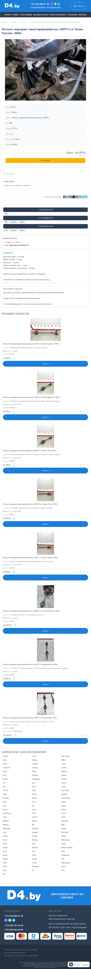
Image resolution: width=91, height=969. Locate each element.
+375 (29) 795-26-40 (37, 8)
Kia (33, 806)
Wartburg (35, 866)
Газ (33, 870)
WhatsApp (14, 222)
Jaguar (63, 802)
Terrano (23, 22)
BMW (63, 760)
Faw (33, 783)
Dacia (34, 771)
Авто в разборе (26, 15)
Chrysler (35, 768)
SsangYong (65, 855)
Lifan (5, 817)
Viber (6, 214)
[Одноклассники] (67, 197)
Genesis (5, 790)
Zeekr (63, 866)
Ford (33, 787)
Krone (5, 809)
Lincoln (34, 817)
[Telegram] (86, 197)
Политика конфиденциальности (14, 953)
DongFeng (36, 779)
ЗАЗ (62, 870)
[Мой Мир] (70, 197)
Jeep (4, 806)
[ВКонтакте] (64, 197)
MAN (63, 817)
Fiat (4, 787)
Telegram (22, 222)
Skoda (5, 855)
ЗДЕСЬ (47, 280)
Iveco (34, 802)
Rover (5, 844)
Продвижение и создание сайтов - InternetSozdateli (21, 955)
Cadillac (35, 764)
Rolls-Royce (65, 840)
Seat (33, 851)
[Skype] (83, 197)
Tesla (4, 863)
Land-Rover (7, 813)
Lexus (63, 813)
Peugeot (35, 832)
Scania (5, 847)
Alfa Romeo (65, 756)
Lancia (63, 809)
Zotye (5, 870)
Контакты (82, 15)
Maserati (6, 821)
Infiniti (34, 798)
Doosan (64, 779)
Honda (34, 794)
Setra (63, 851)
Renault (34, 840)
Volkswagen (65, 863)
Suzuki (34, 859)
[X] (73, 197)
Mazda (34, 821)
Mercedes (64, 821)
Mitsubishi (6, 828)
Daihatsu (35, 775)
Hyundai (6, 798)
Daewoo (64, 771)
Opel (4, 832)
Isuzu (5, 802)
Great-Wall (65, 790)
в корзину (45, 364)
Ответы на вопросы (58, 15)
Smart (34, 855)
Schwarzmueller (67, 847)
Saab (33, 844)
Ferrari (63, 783)
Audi (4, 760)
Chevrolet (6, 768)
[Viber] (76, 197)
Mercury (6, 825)
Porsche (35, 836)
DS (4, 783)
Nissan (14, 22)
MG (33, 825)
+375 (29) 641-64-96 (53, 8)
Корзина (80, 6)
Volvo (5, 866)
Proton (63, 836)
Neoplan (35, 828)
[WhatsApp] (80, 197)
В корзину (45, 160)
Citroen (63, 768)
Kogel (63, 806)
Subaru (5, 859)
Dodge (5, 779)
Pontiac (5, 836)
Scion (5, 851)
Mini (63, 825)
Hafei (5, 794)
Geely (63, 787)
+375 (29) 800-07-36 (39, 4)
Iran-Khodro (65, 798)
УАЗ (4, 874)
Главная (4, 22)
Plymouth (64, 832)
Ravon (5, 840)
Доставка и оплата (40, 15)
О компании (72, 15)
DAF (4, 775)
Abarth (5, 756)
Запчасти (8, 15)
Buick (5, 764)
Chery (63, 764)
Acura (34, 756)
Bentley (34, 760)
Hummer (64, 794)
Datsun (63, 775)
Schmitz (35, 847)
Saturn (63, 844)
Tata (62, 859)
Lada (34, 809)
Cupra (5, 771)
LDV (34, 813)
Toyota (34, 863)
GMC (34, 790)
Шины (16, 15)
